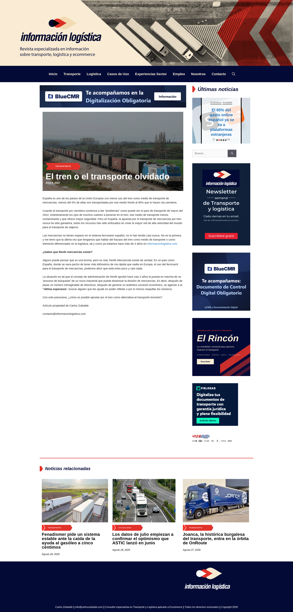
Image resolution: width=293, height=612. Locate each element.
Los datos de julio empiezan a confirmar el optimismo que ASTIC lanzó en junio (143, 538)
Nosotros (198, 74)
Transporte (72, 74)
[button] (217, 140)
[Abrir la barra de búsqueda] (233, 74)
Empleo (179, 74)
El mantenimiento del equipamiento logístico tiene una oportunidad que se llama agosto (221, 122)
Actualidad (124, 528)
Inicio (53, 74)
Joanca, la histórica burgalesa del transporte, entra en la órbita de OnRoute (216, 538)
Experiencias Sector (151, 74)
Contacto (219, 74)
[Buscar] (232, 153)
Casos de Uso (118, 74)
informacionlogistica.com (162, 243)
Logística (94, 74)
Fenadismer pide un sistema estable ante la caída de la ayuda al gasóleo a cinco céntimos (71, 541)
